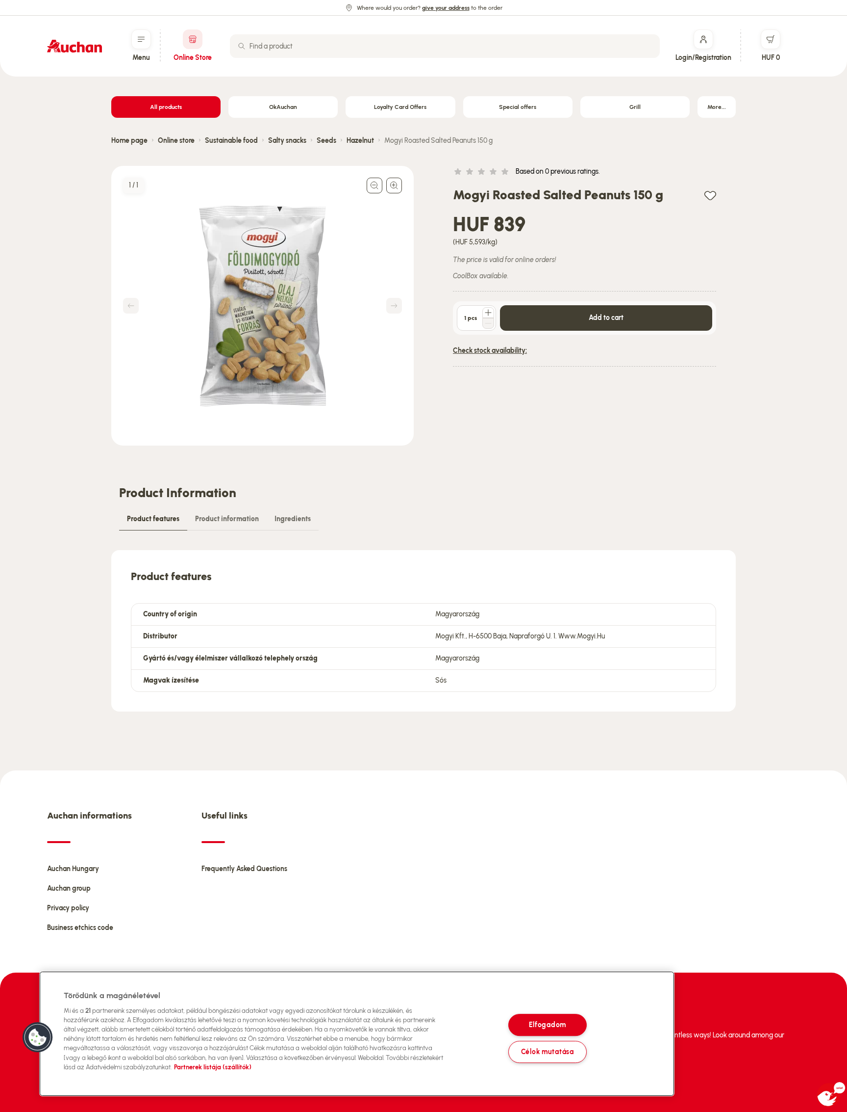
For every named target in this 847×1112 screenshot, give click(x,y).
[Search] (241, 46)
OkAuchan (283, 107)
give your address (446, 7)
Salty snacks (287, 140)
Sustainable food (231, 140)
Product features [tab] (153, 519)
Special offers (517, 107)
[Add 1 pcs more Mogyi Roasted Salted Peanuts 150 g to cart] (488, 312)
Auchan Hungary (73, 869)
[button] (37, 1037)
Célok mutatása (547, 1051)
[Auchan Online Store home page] (74, 46)
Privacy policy (68, 908)
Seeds (326, 140)
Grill (635, 107)
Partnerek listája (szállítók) (212, 1067)
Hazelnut (360, 140)
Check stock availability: (490, 350)
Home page (129, 140)
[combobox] (445, 46)
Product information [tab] (227, 519)
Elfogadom (547, 1025)
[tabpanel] (423, 631)
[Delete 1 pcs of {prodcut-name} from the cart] (488, 323)
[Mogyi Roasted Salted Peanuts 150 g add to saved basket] (710, 195)
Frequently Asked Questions (244, 869)
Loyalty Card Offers (400, 107)
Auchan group (69, 888)
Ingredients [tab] (292, 519)
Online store (176, 140)
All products (166, 107)
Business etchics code (80, 928)
